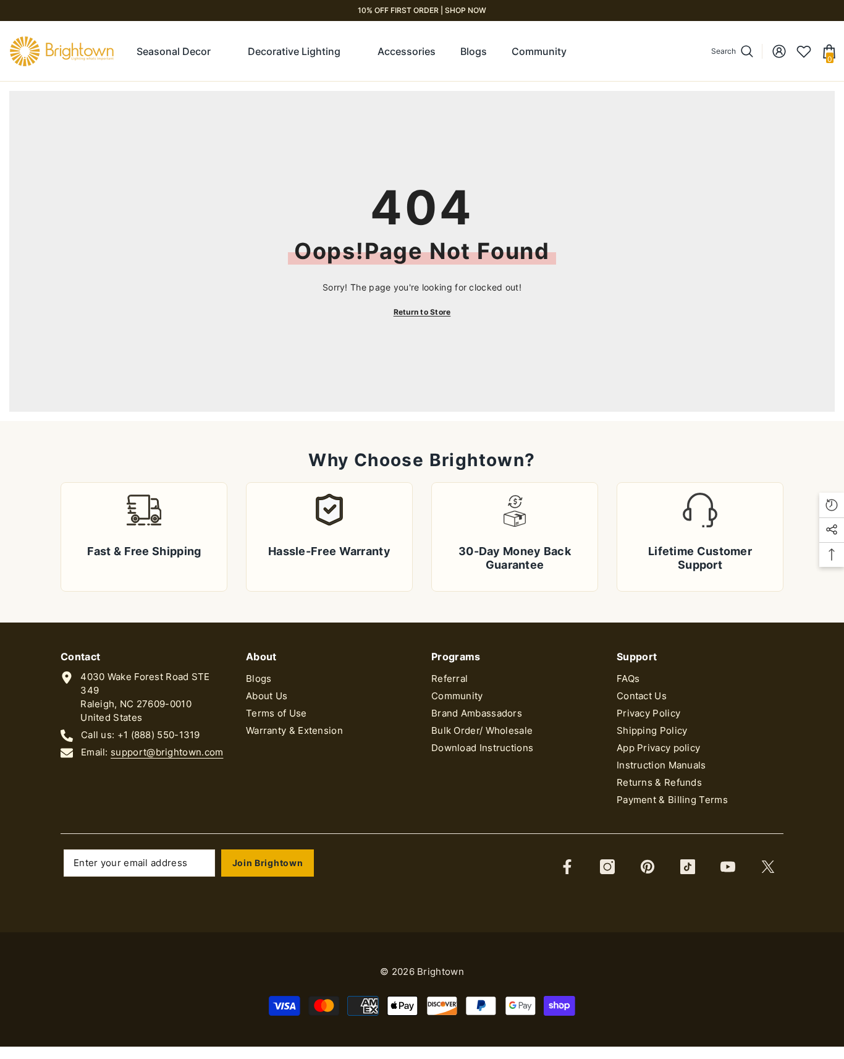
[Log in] (779, 51)
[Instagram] (607, 866)
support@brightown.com (167, 752)
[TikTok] (687, 866)
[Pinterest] (647, 866)
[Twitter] (768, 866)
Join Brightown (267, 862)
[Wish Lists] (804, 51)
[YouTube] (727, 866)
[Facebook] (567, 866)
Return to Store (422, 312)
